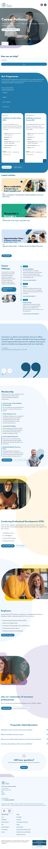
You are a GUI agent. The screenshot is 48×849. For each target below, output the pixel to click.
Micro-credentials (7, 102)
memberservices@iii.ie (9, 799)
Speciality (5, 92)
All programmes (6, 167)
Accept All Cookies (39, 841)
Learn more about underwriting (30, 313)
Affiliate (4, 97)
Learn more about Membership (20, 708)
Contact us (24, 767)
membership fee (16, 152)
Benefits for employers (7, 635)
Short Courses (6, 106)
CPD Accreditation (20, 545)
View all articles (6, 255)
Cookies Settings (19, 827)
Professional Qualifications (8, 87)
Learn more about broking (29, 280)
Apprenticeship (17, 167)
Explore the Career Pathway (10, 29)
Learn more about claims (29, 296)
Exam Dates (11, 143)
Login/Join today (7, 460)
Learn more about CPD (7, 545)
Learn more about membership (21, 460)
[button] (3, 43)
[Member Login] (41, 5)
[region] (24, 843)
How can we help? (9, 56)
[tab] (24, 88)
